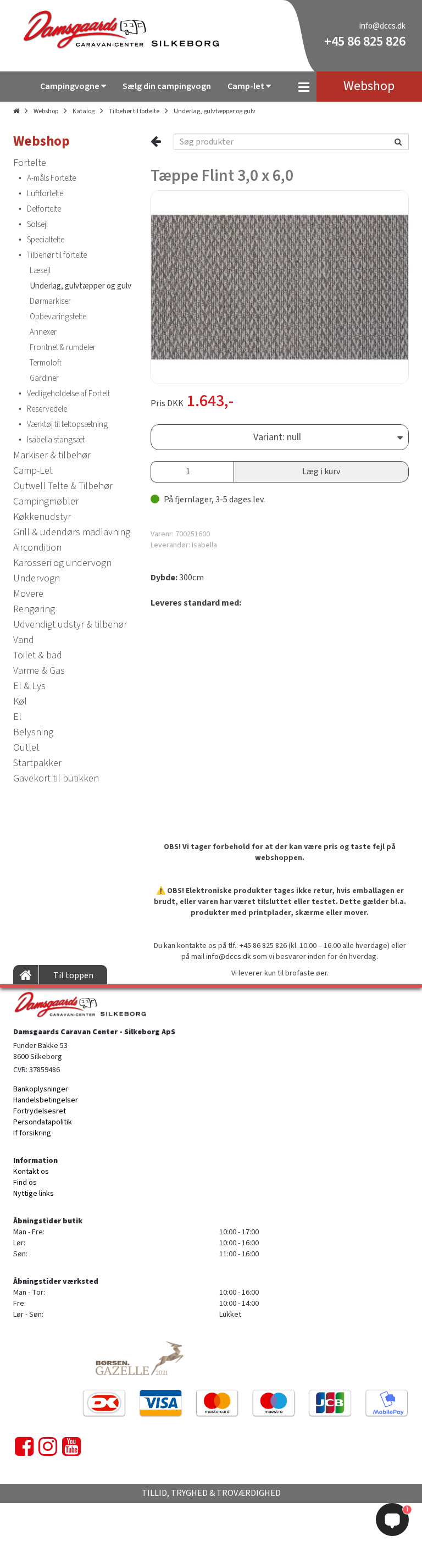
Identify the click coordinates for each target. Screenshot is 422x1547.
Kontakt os (31, 1171)
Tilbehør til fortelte (134, 111)
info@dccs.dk (382, 26)
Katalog (84, 111)
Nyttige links (33, 1193)
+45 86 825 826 (365, 41)
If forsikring (32, 1133)
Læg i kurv (321, 471)
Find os (25, 1182)
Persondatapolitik (42, 1122)
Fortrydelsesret (39, 1111)
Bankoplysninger (40, 1089)
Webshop (46, 111)
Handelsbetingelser (45, 1100)
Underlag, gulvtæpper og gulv (215, 111)
